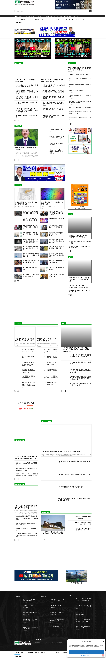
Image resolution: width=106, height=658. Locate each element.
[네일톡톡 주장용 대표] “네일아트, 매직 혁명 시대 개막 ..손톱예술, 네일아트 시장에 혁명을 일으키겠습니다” (27, 518)
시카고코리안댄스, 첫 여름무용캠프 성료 (71, 487)
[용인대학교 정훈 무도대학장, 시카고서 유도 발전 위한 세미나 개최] (71, 523)
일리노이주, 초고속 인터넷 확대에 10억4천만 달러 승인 (50, 351)
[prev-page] (15, 120)
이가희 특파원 (19, 440)
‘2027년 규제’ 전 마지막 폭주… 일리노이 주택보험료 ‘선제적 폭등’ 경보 (80, 286)
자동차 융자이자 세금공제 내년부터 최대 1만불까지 (56, 226)
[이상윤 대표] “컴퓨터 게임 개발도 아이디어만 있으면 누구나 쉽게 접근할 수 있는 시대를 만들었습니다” (26, 535)
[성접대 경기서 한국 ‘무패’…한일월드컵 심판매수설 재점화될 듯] (71, 529)
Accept (86, 652)
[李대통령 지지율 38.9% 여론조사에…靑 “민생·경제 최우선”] (44, 255)
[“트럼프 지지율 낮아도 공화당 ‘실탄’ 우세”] (44, 276)
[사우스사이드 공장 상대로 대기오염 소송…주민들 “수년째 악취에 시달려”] (17, 364)
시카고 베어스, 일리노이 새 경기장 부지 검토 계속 (80, 107)
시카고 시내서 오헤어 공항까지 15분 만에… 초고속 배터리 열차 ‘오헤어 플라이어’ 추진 (27, 110)
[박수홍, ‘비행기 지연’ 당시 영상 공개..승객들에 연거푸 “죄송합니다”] (65, 357)
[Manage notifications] (103, 655)
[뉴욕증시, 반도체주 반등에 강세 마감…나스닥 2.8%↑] (71, 614)
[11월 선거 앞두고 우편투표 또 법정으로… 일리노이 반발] (25, 332)
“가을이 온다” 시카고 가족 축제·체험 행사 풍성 (79, 74)
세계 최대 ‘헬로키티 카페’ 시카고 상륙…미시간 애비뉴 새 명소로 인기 (74, 499)
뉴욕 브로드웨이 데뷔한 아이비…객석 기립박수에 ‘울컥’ (80, 384)
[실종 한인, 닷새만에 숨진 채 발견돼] (44, 269)
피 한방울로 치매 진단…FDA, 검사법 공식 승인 (80, 242)
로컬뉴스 (18, 323)
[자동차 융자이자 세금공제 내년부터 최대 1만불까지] (44, 227)
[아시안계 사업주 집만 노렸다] (44, 220)
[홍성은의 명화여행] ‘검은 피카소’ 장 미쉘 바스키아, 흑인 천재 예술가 (56, 151)
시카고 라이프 (46, 421)
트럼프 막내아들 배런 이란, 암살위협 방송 (53, 97)
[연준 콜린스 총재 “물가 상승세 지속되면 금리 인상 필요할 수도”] (44, 241)
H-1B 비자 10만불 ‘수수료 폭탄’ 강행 (26, 116)
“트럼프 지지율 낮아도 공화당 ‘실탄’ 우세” (26, 102)
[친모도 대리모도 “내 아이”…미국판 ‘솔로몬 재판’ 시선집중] (44, 213)
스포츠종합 (45, 512)
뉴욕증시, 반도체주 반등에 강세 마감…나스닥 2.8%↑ (80, 291)
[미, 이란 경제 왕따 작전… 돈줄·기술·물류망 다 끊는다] (18, 262)
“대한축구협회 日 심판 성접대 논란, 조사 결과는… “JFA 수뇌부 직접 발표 (53, 532)
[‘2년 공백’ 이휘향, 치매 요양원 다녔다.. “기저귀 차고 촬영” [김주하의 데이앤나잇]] (65, 371)
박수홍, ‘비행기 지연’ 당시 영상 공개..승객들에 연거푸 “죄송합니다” (80, 355)
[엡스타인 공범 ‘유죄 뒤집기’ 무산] (18, 269)
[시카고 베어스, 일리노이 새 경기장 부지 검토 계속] (40, 364)
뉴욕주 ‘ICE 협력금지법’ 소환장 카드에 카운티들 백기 (30, 219)
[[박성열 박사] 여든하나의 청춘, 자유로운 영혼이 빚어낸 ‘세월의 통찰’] (26, 449)
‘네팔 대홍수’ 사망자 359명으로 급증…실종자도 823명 (30, 212)
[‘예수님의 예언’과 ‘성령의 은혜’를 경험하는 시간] (26, 137)
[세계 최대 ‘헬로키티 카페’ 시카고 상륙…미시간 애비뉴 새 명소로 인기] (48, 499)
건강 (70, 214)
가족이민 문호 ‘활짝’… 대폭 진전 (52, 109)
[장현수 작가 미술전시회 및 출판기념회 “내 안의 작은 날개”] (40, 377)
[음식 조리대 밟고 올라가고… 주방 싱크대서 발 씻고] (18, 234)
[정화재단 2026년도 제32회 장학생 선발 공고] (40, 384)
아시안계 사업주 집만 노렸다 (56, 219)
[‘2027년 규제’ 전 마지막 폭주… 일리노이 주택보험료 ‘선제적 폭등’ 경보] (71, 607)
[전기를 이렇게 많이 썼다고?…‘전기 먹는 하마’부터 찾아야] (44, 234)
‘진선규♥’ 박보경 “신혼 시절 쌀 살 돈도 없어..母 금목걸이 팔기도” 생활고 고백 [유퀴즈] (80, 378)
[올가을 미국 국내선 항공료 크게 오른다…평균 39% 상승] (18, 248)
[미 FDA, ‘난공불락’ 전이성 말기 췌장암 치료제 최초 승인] (53, 72)
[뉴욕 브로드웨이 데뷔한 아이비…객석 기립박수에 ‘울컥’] (65, 386)
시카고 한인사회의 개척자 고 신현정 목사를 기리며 (74, 474)
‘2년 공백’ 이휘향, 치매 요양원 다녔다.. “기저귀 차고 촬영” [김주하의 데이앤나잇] (80, 370)
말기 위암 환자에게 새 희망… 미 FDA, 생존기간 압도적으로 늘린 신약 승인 (53, 103)
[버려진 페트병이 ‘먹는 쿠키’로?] (17, 358)
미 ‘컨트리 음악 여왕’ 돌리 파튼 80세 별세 (80, 362)
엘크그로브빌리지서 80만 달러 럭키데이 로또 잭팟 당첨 (50, 371)
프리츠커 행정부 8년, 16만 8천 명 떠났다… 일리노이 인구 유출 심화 (53, 91)
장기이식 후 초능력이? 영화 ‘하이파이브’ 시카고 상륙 (56, 137)
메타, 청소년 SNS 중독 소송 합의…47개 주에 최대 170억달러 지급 (31, 255)
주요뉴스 (18, 185)
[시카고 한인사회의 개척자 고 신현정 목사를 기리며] (48, 474)
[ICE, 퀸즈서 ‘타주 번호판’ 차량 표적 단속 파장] (18, 276)
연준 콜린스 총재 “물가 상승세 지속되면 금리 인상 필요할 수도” (56, 241)
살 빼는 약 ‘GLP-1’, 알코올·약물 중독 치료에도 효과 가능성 (79, 247)
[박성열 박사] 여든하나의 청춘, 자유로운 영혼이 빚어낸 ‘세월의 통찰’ (26, 457)
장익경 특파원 (19, 484)
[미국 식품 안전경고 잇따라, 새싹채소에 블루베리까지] (44, 248)
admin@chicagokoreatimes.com (48, 646)
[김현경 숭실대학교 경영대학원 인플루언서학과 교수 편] (26, 495)
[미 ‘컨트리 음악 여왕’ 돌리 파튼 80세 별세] (65, 364)
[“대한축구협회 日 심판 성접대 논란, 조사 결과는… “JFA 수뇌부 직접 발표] (53, 523)
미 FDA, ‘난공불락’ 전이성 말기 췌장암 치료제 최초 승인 (52, 80)
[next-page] (18, 120)
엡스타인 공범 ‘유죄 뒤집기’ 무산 (31, 268)
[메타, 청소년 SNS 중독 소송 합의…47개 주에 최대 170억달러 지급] (18, 255)
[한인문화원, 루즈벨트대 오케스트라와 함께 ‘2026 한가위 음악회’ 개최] (17, 371)
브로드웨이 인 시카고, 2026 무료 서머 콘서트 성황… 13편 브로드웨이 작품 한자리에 (76, 348)
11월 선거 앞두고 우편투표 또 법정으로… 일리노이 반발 (79, 69)
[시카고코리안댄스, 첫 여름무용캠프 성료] (48, 487)
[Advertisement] (53, 310)
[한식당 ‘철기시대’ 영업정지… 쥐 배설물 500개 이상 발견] (48, 462)
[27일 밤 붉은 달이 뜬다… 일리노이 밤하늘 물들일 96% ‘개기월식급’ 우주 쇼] (18, 241)
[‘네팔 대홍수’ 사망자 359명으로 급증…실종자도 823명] (18, 213)
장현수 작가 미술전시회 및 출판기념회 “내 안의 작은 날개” (51, 377)
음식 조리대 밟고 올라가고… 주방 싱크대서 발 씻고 (30, 233)
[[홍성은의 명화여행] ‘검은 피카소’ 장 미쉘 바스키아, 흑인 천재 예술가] (44, 151)
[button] (103, 641)
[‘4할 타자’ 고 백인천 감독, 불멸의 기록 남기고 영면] (71, 517)
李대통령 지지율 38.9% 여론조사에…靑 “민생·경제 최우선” (56, 255)
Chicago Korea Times (67, 351)
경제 (70, 257)
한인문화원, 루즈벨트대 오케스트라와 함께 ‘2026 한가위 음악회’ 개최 (28, 371)
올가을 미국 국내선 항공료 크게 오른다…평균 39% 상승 (30, 248)
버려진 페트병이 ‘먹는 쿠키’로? (76, 90)
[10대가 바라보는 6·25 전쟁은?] (44, 131)
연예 (63, 323)
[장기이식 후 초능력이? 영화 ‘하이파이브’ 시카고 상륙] (44, 138)
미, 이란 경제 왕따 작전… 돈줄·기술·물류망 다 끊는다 (31, 261)
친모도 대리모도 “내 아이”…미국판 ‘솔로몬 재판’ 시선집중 (27, 85)
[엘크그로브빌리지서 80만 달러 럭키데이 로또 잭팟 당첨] (40, 371)
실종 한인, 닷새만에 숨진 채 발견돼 (57, 268)
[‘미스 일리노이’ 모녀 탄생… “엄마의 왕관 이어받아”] (17, 351)
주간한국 (18, 126)
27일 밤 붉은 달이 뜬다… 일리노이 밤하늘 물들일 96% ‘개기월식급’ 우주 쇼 (27, 91)
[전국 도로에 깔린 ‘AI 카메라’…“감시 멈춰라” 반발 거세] (18, 227)
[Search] (90, 11)
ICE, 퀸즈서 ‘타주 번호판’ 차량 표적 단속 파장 (31, 275)
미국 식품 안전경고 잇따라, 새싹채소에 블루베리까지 (56, 247)
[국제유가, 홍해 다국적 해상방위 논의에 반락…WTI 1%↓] (71, 628)
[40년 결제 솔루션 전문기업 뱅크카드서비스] (17, 377)
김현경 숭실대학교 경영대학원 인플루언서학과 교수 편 (25, 507)
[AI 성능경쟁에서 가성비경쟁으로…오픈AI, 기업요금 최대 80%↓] (71, 621)
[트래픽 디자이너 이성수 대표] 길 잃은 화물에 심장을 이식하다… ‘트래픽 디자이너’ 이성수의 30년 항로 (26, 463)
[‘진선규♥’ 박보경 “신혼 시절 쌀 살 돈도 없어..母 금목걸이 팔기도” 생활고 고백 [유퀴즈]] (65, 378)
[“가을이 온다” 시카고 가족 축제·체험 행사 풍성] (26, 72)
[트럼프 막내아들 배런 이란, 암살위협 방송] (44, 262)
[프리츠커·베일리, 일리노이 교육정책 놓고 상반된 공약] (40, 358)
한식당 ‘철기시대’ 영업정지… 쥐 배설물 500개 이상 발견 (27, 97)
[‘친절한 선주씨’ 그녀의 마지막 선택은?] (44, 145)
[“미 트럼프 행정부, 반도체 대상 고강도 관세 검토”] (52, 194)
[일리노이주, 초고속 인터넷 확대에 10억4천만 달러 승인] (40, 351)
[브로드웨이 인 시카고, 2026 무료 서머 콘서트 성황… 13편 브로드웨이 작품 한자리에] (17, 384)
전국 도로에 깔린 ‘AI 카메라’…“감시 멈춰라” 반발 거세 (53, 85)
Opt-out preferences (85, 655)
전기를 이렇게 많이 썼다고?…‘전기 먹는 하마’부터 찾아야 (56, 234)
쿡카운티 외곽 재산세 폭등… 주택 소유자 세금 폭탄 (53, 116)
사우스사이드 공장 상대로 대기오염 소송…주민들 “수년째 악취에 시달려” (28, 364)
